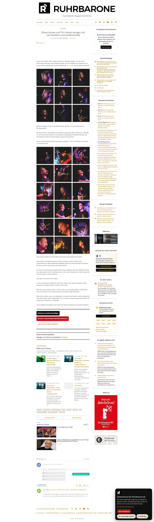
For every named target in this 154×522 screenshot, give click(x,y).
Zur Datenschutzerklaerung (125, 507)
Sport (72, 22)
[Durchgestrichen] (50, 469)
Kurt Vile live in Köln (102, 85)
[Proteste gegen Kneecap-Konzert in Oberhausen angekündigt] (40, 358)
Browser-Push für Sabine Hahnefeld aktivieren (52, 318)
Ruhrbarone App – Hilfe (105, 513)
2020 (108, 324)
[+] (64, 469)
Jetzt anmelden (106, 47)
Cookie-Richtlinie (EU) (68, 513)
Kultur (66, 22)
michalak (75, 409)
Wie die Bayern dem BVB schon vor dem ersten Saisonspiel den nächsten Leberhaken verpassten (107, 63)
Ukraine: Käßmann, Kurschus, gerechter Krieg (105, 376)
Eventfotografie (56, 409)
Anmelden (86, 459)
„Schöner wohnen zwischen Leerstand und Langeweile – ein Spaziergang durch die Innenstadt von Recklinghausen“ (106, 346)
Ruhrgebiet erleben (63, 509)
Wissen (52, 22)
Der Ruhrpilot (100, 88)
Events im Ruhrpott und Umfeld (46, 509)
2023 (113, 320)
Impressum (41, 513)
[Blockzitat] (57, 469)
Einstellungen (142, 516)
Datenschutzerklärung (53, 513)
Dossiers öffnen (100, 329)
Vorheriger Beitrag (50, 417)
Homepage (39, 22)
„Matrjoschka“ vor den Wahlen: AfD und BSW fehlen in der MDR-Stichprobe (106, 81)
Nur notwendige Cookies (126, 516)
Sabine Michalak (53, 412)
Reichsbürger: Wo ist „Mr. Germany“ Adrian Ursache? (105, 285)
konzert (69, 409)
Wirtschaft (60, 22)
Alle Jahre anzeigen (101, 331)
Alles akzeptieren (124, 511)
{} (61, 469)
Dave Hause (47, 409)
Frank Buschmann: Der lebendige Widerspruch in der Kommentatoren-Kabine (107, 137)
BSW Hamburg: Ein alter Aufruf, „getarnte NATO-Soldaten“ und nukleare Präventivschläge (105, 76)
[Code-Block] (59, 469)
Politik (46, 22)
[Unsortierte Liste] (55, 469)
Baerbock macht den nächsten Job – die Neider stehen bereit (107, 111)
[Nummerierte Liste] (53, 469)
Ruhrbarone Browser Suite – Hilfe (87, 513)
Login (77, 22)
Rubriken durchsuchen (102, 327)
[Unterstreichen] (48, 469)
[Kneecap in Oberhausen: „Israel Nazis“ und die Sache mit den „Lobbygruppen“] (40, 385)
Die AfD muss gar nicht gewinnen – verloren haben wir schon (106, 91)
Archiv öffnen (106, 316)
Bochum (39, 409)
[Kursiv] (46, 469)
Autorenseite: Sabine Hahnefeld (48, 324)
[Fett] (44, 469)
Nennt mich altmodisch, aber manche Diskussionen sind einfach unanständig (107, 363)
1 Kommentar (72, 38)
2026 (98, 320)
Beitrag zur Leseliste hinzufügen (48, 313)
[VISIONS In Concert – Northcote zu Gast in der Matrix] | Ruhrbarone (65, 489)
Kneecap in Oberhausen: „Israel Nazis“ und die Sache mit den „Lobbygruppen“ (54, 390)
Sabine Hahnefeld (42, 412)
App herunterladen (106, 266)
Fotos (63, 409)
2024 (108, 320)
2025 (103, 320)
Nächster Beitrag (76, 417)
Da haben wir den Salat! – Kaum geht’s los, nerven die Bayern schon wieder (107, 160)
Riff (71, 126)
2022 (98, 324)
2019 (113, 324)
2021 (103, 324)
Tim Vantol (70, 65)
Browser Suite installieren (106, 270)
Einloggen (64, 337)
